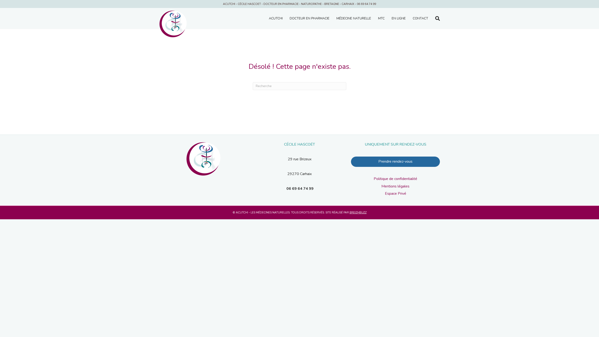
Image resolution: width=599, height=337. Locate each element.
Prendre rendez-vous (395, 161)
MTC (381, 18)
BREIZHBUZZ (358, 212)
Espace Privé (395, 193)
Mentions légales (395, 186)
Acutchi (276, 18)
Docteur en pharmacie (309, 18)
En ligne (399, 18)
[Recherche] (436, 18)
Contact (420, 18)
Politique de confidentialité (395, 178)
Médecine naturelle (353, 18)
